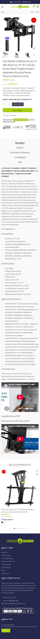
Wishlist (34, 5)
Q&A (20, 162)
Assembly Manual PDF (10, 416)
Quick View (37, 474)
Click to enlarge (34, 48)
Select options (8, 519)
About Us (4, 552)
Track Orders (5, 567)
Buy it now (17, 110)
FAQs (3, 570)
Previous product (32, 12)
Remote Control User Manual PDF (15, 421)
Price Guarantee (7, 558)
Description (20, 143)
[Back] (2, 12)
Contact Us (5, 573)
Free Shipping (20, 157)
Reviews (20, 147)
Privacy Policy (6, 555)
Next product (37, 12)
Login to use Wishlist (11, 115)
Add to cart (18, 104)
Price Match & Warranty (20, 152)
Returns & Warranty (8, 561)
